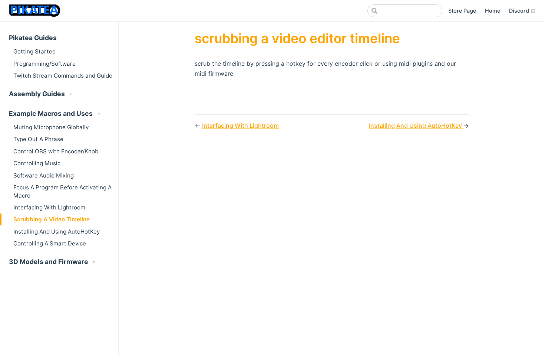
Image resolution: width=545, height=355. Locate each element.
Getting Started (34, 51)
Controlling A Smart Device (49, 243)
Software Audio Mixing (43, 175)
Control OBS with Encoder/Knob (55, 151)
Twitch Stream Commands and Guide (62, 75)
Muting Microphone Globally (51, 127)
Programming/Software (44, 63)
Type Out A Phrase (38, 139)
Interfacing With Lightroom (49, 207)
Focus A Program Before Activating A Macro (62, 191)
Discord (522, 10)
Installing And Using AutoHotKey (56, 231)
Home (492, 10)
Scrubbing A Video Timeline (51, 219)
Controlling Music (36, 163)
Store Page (462, 10)
